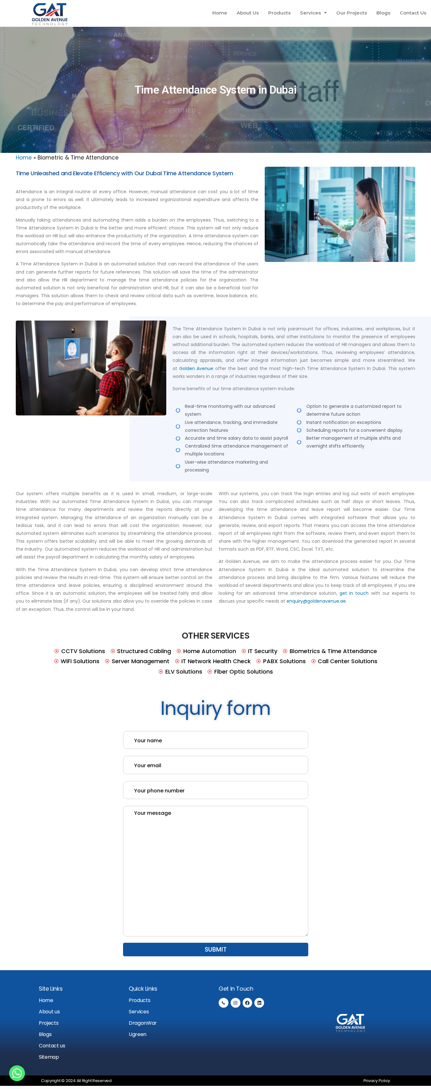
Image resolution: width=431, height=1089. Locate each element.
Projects (48, 1023)
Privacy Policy (376, 1081)
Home (219, 13)
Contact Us (413, 13)
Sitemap (49, 1057)
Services (310, 13)
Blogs (383, 13)
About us (49, 1011)
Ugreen (137, 1034)
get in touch (354, 593)
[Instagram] (235, 1003)
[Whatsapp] (17, 1073)
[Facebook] (247, 1003)
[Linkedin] (259, 1003)
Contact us (52, 1045)
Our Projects (351, 13)
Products (279, 13)
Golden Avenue (196, 368)
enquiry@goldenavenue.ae (316, 601)
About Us (248, 13)
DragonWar (143, 1023)
